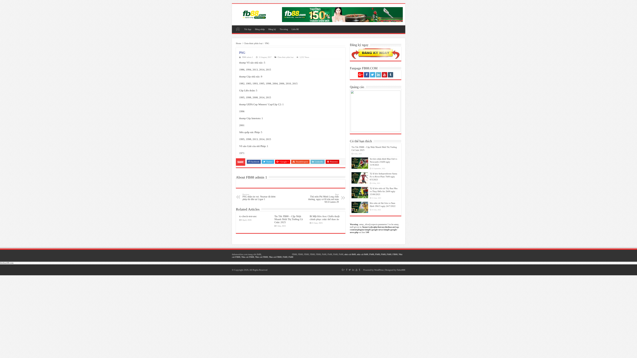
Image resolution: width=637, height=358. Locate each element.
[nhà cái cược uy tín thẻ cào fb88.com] (342, 14)
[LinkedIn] (378, 74)
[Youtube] (384, 74)
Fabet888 (401, 270)
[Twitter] (372, 74)
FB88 (294, 254)
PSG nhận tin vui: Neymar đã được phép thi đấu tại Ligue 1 (259, 197)
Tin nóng (284, 29)
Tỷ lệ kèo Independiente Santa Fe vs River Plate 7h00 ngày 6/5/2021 (383, 176)
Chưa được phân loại (253, 43)
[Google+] (360, 74)
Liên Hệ (295, 29)
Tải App (247, 29)
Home (238, 43)
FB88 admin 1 (247, 57)
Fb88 (324, 254)
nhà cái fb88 (350, 254)
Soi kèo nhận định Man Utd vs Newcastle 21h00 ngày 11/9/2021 (383, 162)
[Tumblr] (390, 74)
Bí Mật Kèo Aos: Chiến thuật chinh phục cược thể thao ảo (325, 218)
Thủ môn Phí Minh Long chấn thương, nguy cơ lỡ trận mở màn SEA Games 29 (323, 198)
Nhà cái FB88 (247, 257)
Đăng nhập (260, 29)
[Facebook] (366, 74)
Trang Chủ (238, 28)
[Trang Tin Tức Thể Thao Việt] (254, 14)
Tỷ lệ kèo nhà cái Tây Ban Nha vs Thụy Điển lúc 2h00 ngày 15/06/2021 (383, 191)
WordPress (379, 270)
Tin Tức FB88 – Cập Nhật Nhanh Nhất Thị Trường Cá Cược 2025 (288, 219)
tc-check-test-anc (248, 216)
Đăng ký (272, 29)
